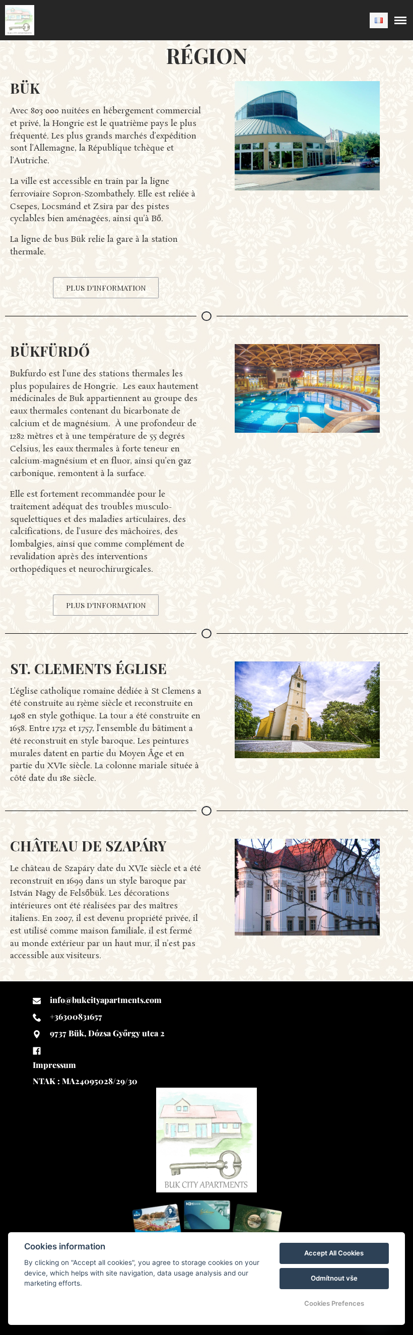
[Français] (379, 20)
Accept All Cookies (334, 1253)
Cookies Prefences (334, 1303)
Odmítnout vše (334, 1278)
